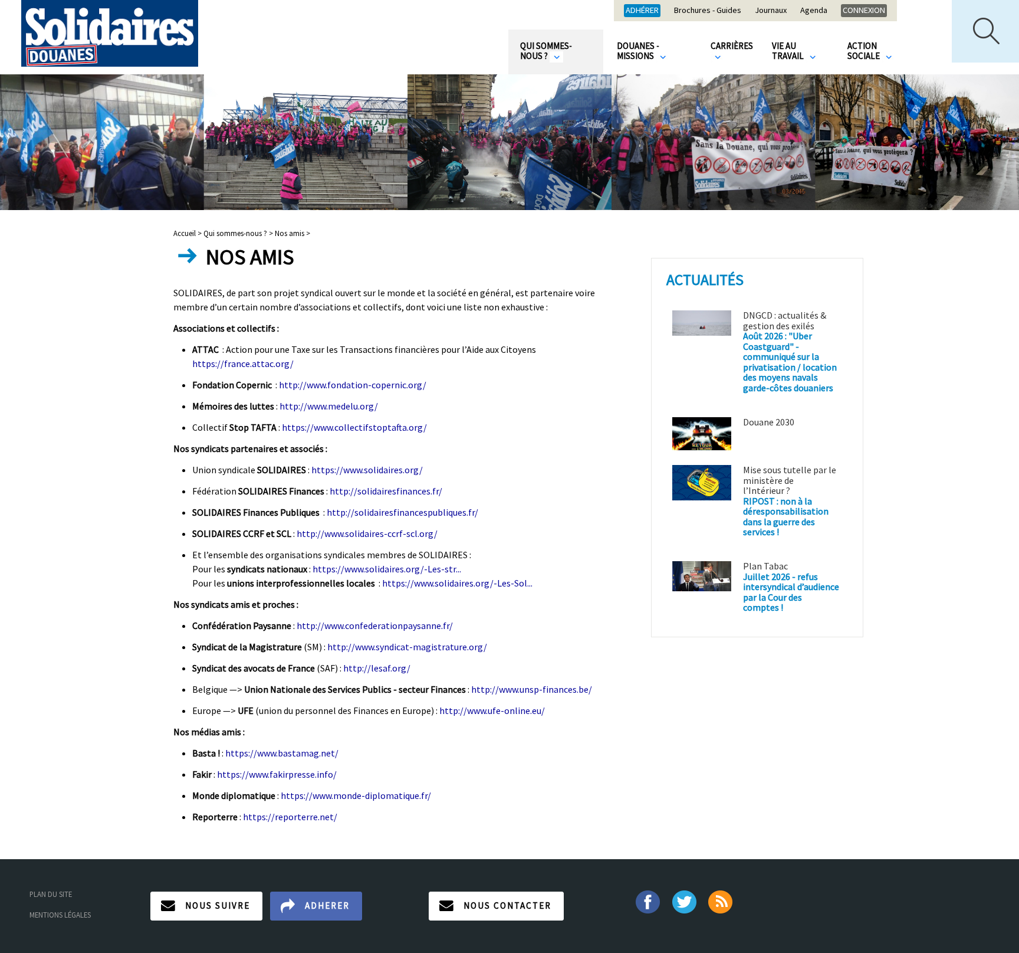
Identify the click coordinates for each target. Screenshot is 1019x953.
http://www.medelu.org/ (329, 406)
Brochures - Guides (707, 10)
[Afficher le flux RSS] (721, 901)
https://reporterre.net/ (290, 817)
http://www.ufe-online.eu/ (492, 710)
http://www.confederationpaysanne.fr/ (375, 625)
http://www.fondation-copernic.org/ (352, 385)
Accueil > (188, 233)
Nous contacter (507, 905)
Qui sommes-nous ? (546, 50)
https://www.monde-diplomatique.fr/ (356, 795)
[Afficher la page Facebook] (647, 901)
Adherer (327, 905)
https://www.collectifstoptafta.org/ (354, 427)
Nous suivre (217, 905)
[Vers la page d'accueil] (110, 33)
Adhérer (642, 10)
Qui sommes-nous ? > (238, 233)
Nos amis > (292, 233)
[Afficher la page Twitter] (684, 901)
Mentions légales (60, 914)
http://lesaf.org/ (376, 668)
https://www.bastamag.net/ (281, 753)
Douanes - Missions (638, 50)
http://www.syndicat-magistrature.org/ (407, 647)
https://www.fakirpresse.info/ (277, 774)
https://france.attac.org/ (243, 363)
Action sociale (864, 50)
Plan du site (50, 894)
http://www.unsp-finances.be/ (531, 689)
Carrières (732, 45)
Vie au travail (789, 50)
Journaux (771, 10)
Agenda (813, 10)
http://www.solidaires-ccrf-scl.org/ (367, 533)
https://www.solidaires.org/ (367, 470)
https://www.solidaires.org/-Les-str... (387, 569)
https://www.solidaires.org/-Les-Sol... (457, 583)
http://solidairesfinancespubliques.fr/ (402, 512)
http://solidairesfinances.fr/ (386, 491)
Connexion (864, 10)
